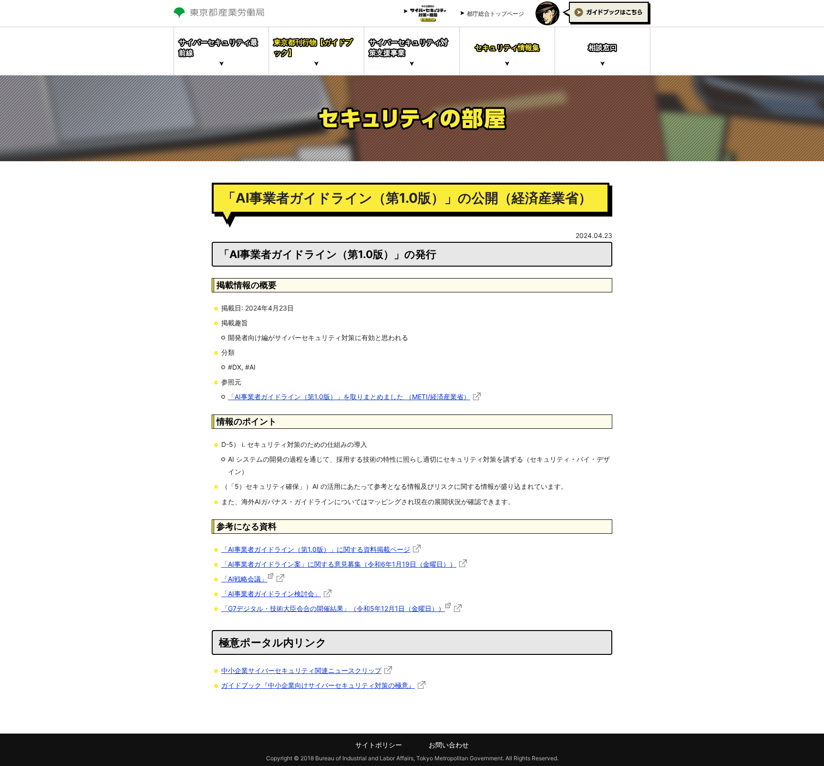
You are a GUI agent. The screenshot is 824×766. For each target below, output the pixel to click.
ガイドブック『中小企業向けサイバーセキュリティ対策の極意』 (318, 685)
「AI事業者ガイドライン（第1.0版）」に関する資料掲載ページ (315, 549)
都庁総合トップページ (495, 13)
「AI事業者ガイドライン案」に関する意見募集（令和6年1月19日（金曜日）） (338, 564)
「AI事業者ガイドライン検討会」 (271, 594)
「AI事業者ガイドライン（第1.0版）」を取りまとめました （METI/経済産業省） (349, 397)
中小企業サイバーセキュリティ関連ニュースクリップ (301, 670)
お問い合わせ (449, 745)
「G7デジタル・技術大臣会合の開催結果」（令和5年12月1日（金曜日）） (333, 608)
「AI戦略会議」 (244, 579)
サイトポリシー (378, 745)
